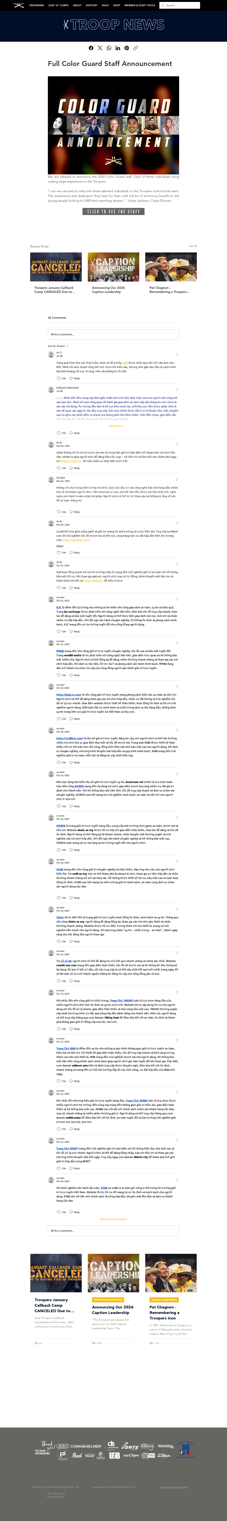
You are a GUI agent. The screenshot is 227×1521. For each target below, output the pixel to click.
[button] (169, 699)
